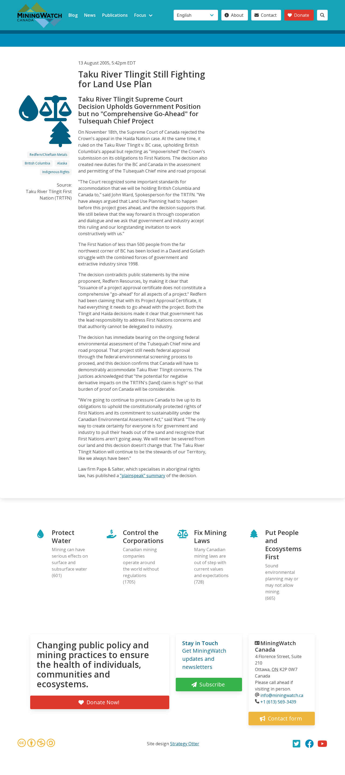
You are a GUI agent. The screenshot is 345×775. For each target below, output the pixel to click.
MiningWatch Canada (275, 646)
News (90, 15)
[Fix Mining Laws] (55, 116)
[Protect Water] (29, 116)
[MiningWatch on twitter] (296, 743)
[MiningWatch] (39, 15)
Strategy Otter (184, 744)
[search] (322, 15)
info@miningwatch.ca (281, 695)
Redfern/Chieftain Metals (48, 154)
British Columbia (37, 163)
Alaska (62, 163)
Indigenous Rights (55, 172)
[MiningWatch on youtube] (322, 743)
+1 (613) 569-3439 (278, 702)
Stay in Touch (200, 643)
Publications (115, 15)
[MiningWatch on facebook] (309, 743)
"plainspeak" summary (142, 476)
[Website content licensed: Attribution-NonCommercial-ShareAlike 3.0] (36, 744)
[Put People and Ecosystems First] (60, 142)
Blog (73, 15)
